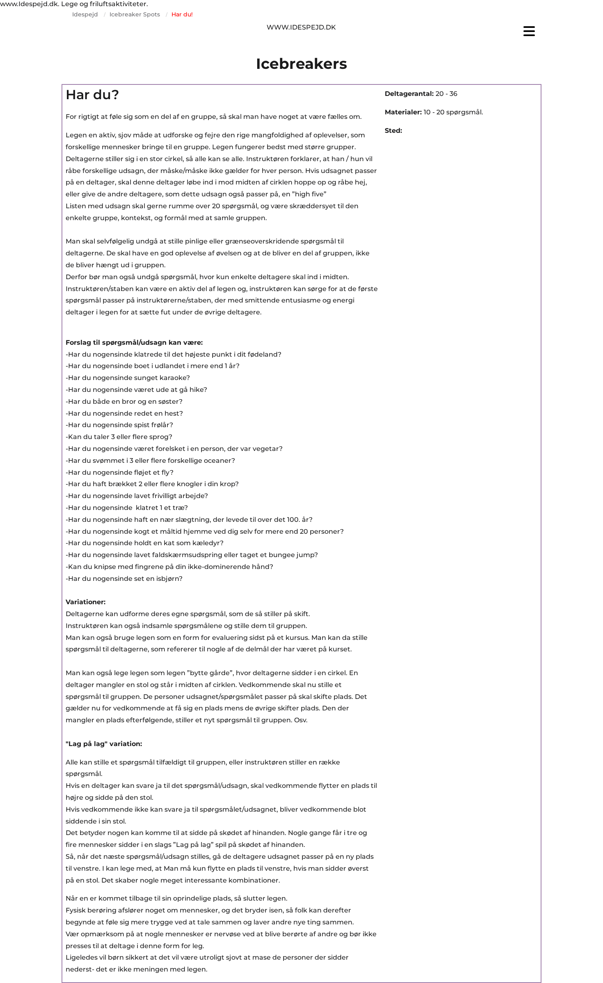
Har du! (182, 14)
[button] (461, 31)
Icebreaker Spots (135, 14)
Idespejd (85, 14)
